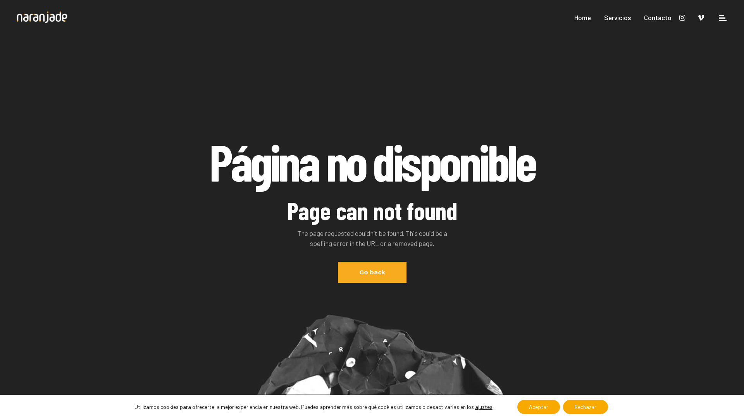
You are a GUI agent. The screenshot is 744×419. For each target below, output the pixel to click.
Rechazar (585, 406)
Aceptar (538, 406)
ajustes (484, 406)
